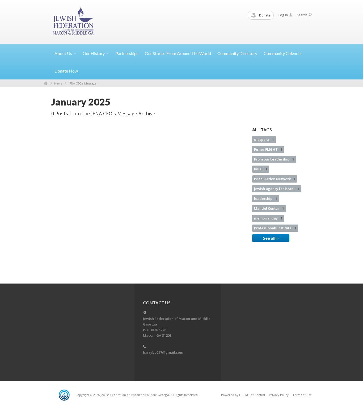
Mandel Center (269, 208)
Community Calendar (283, 53)
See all (269, 237)
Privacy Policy (279, 395)
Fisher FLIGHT (268, 149)
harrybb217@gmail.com (163, 352)
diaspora (264, 139)
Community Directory (237, 53)
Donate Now (66, 70)
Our (94, 53)
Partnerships (126, 53)
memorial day (268, 218)
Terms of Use (302, 395)
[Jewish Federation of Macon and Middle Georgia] (74, 21)
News (58, 83)
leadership (265, 198)
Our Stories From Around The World (178, 53)
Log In (283, 15)
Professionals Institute (275, 228)
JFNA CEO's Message (82, 83)
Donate (264, 15)
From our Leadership (274, 159)
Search (302, 15)
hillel (260, 169)
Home (46, 83)
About (63, 53)
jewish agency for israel (276, 188)
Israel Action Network (275, 178)
